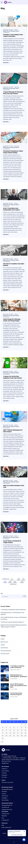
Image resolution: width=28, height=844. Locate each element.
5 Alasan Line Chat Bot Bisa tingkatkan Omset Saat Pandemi (12, 377)
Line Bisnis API (5, 807)
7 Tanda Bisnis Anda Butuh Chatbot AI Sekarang (13, 609)
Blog (3, 825)
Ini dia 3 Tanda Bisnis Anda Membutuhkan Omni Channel (11, 209)
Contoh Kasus (4, 647)
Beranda (4, 833)
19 (10, 581)
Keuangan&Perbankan (7, 789)
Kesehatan (4, 791)
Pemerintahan (5, 800)
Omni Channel (5, 770)
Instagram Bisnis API (7, 809)
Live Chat (4, 777)
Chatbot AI (4, 768)
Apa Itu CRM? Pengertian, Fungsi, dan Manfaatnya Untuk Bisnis (18, 685)
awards (2, 639)
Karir (3, 818)
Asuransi (4, 793)
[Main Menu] (1, 2)
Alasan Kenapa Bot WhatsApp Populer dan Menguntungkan (11, 320)
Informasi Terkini (14, 31)
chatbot (3, 644)
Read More (6, 62)
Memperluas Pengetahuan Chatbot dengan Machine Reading (13, 151)
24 (22, 581)
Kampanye (4, 775)
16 (18, 579)
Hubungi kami (5, 820)
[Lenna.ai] (7, 2)
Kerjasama (4, 815)
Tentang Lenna (5, 813)
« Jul (2, 741)
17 (23, 579)
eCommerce (5, 795)
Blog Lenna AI (6, 31)
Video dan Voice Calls (7, 782)
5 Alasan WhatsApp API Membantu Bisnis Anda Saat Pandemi (13, 92)
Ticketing (4, 773)
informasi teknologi (6, 650)
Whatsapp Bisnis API (7, 805)
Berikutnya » (13, 584)
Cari (2, 593)
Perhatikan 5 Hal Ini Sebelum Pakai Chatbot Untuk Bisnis (13, 35)
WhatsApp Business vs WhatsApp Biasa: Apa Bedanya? (18, 675)
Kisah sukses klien (6, 827)
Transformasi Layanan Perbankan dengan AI (12, 622)
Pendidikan (4, 798)
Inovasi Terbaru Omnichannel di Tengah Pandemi (12, 541)
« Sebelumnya (5, 579)
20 (15, 581)
